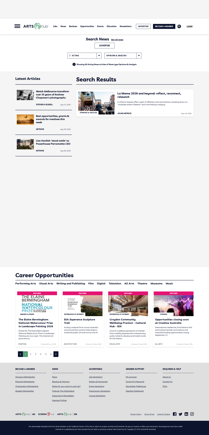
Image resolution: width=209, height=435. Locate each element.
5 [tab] (45, 354)
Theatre (142, 283)
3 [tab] (35, 354)
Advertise (104, 45)
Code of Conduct (163, 414)
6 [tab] (50, 354)
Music (169, 283)
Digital (101, 283)
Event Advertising (96, 386)
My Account (131, 377)
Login (190, 26)
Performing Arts (25, 283)
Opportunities (87, 26)
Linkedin (186, 414)
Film (91, 283)
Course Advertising (97, 395)
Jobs (55, 26)
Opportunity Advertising (99, 391)
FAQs (165, 386)
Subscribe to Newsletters (63, 395)
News (63, 26)
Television (115, 283)
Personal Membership (25, 381)
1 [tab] (25, 354)
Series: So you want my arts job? (66, 386)
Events (100, 26)
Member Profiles (59, 400)
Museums (157, 283)
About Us (167, 377)
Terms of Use (149, 414)
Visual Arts (46, 283)
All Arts (129, 283)
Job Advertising (95, 377)
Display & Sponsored (98, 381)
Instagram (192, 414)
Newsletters (126, 26)
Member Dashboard (135, 391)
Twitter (180, 414)
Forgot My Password (135, 381)
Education (112, 26)
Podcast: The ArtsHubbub (63, 391)
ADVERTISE (143, 26)
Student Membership (24, 391)
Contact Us (167, 381)
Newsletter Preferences (136, 386)
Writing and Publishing (70, 283)
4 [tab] (40, 354)
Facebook (174, 414)
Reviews (73, 26)
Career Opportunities (44, 275)
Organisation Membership (26, 386)
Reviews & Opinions (61, 381)
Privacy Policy (136, 414)
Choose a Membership (25, 377)
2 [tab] (30, 354)
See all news (117, 39)
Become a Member (164, 26)
